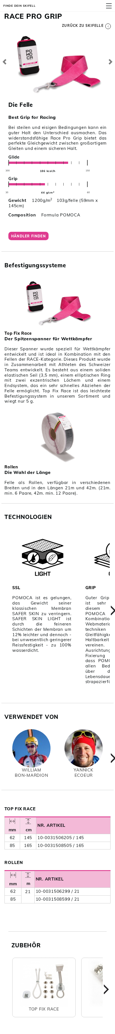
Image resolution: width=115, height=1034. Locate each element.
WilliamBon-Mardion (31, 772)
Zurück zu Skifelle (83, 25)
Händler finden (28, 236)
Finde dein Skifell (19, 5)
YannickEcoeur (83, 772)
